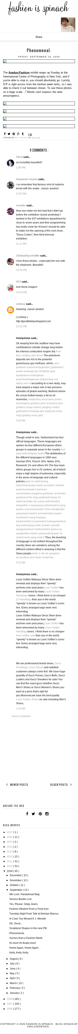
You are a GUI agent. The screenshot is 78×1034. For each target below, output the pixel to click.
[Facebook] (27, 813)
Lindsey (21, 304)
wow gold (42, 493)
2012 (10, 856)
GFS (19, 281)
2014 (10, 846)
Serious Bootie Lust (20, 899)
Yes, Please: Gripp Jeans (23, 904)
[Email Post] (29, 134)
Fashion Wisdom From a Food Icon (29, 908)
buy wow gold (35, 415)
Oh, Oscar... (15, 923)
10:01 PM (21, 326)
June (13, 968)
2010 (10, 866)
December (16, 875)
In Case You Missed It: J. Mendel (27, 918)
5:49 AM (20, 420)
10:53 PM (21, 292)
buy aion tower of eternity (39, 557)
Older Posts (59, 784)
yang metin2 (44, 505)
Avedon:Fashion (19, 72)
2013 (10, 851)
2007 (10, 1003)
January (15, 993)
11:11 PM (21, 243)
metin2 (48, 497)
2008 (10, 999)
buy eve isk (25, 383)
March (13, 983)
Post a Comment (21, 716)
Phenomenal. (17, 933)
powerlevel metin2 (32, 529)
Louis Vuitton (51, 587)
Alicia (19, 157)
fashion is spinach (40, 1024)
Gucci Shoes (36, 667)
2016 (10, 837)
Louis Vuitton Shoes (27, 699)
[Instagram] (47, 813)
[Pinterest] (40, 813)
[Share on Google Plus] (19, 134)
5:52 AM (20, 562)
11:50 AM (21, 193)
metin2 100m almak (47, 509)
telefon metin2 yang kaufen (37, 533)
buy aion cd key (44, 403)
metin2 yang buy (30, 517)
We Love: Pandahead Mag (24, 894)
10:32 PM (21, 270)
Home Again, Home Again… (25, 947)
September (16, 889)
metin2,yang (30, 493)
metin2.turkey (46, 521)
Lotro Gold (39, 371)
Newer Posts (18, 784)
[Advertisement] (39, 750)
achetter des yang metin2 (38, 501)
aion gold (30, 403)
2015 (10, 841)
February (15, 988)
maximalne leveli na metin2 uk (41, 485)
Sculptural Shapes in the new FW (28, 928)
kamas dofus (39, 379)
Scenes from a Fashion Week (25, 938)
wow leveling (31, 375)
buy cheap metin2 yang (34, 407)
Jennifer (21, 205)
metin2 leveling (29, 411)
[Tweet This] (9, 134)
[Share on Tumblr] (23, 134)
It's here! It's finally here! (22, 943)
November (16, 880)
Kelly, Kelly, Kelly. (19, 952)
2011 (10, 861)
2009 (10, 871)
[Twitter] (33, 813)
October (14, 885)
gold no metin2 (33, 481)
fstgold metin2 (37, 453)
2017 (10, 832)
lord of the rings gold (32, 497)
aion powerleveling (32, 367)
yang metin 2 (35, 525)
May (12, 973)
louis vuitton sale (25, 635)
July (12, 963)
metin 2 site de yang (43, 553)
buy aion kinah (34, 355)
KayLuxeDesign (38, 1026)
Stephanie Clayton (27, 179)
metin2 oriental (37, 513)
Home (39, 37)
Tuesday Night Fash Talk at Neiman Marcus (33, 913)
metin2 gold (49, 367)
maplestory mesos (38, 399)
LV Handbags (23, 599)
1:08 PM (20, 167)
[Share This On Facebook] (5, 134)
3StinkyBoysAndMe (28, 255)
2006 (10, 1008)
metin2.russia (31, 521)
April (13, 978)
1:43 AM (20, 708)
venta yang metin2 (34, 537)
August (14, 958)
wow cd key (54, 493)
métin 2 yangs (29, 505)
